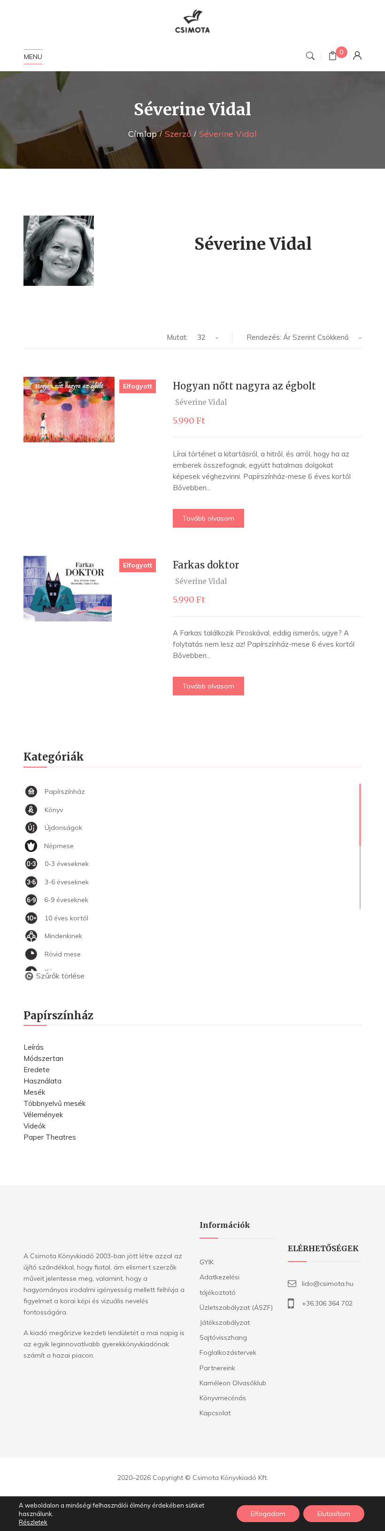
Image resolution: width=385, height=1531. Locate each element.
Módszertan (43, 1058)
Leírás (33, 1047)
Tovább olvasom (208, 518)
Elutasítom (333, 1513)
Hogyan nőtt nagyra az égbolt (244, 386)
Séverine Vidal (201, 402)
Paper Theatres (49, 1137)
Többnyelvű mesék (54, 1103)
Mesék (34, 1092)
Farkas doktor (206, 565)
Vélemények (43, 1114)
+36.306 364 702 (327, 1303)
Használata (42, 1080)
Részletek (33, 1522)
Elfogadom (268, 1513)
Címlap (142, 133)
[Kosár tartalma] (332, 56)
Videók (34, 1125)
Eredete (36, 1069)
